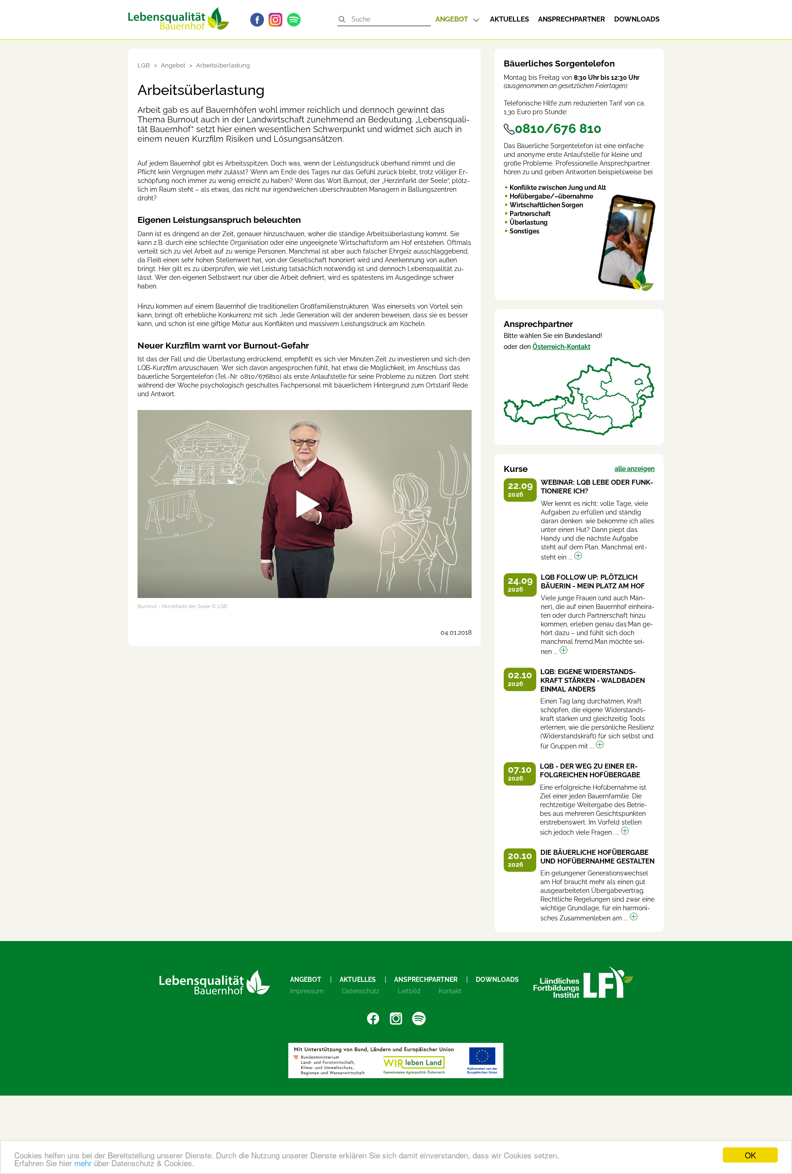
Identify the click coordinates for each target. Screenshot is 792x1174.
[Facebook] (259, 20)
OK (750, 1155)
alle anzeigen (634, 468)
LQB (144, 65)
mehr (83, 1162)
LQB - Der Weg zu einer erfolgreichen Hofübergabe (590, 770)
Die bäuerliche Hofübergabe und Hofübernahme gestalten (597, 856)
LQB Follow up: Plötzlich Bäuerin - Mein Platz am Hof (593, 581)
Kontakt (450, 991)
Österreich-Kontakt (561, 346)
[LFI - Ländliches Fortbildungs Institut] (583, 982)
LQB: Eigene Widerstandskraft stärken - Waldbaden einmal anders (592, 680)
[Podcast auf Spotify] (296, 20)
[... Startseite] (178, 15)
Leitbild (409, 991)
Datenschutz (361, 991)
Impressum (307, 991)
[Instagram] (278, 20)
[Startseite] (215, 982)
